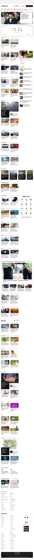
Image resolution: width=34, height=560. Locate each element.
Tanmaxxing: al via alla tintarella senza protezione (5, 95)
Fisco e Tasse (17, 130)
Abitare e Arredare (4, 493)
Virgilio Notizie (12, 516)
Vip (10, 97)
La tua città (11, 545)
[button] (31, 22)
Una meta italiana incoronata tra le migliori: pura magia (13, 216)
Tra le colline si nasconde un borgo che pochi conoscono (14, 472)
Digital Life (17, 155)
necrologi (2, 510)
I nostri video (3, 168)
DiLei (2, 51)
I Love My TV (12, 195)
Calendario (2, 524)
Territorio (2, 332)
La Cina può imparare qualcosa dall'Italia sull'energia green (4, 113)
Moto (12, 142)
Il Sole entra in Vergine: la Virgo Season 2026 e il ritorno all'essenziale (15, 453)
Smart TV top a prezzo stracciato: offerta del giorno (5, 45)
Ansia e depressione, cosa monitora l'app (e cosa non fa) (5, 366)
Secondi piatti (17, 335)
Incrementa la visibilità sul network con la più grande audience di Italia (14, 486)
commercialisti (12, 508)
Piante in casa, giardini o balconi (25, 58)
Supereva (3, 307)
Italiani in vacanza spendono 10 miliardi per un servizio (15, 387)
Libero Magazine (12, 529)
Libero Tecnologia (4, 155)
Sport (2, 248)
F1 (13, 248)
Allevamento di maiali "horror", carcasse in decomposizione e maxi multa (28, 93)
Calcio (6, 248)
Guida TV (10, 64)
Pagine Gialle (3, 491)
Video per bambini (9, 401)
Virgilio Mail (2, 516)
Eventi (10, 322)
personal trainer (12, 509)
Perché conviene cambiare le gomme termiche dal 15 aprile (5, 290)
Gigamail (2, 522)
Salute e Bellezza (12, 499)
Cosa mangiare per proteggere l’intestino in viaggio (5, 58)
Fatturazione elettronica (16, 10)
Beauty (8, 77)
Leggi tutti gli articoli (29, 261)
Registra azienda (3, 544)
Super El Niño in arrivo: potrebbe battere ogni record (14, 314)
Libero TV (11, 530)
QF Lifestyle (3, 371)
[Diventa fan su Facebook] (25, 517)
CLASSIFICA (26, 26)
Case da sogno (13, 182)
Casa (1, 192)
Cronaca (11, 235)
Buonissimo (3, 335)
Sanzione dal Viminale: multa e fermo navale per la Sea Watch (5, 243)
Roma (3, 321)
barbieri (11, 503)
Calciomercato (10, 248)
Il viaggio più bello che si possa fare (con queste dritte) (5, 216)
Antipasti (8, 335)
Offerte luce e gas (26, 10)
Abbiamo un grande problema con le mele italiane (5, 384)
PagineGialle (2, 543)
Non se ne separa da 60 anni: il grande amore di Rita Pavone (14, 150)
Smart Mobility (3, 541)
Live (18, 248)
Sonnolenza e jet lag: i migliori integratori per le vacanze (5, 356)
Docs (22, 10)
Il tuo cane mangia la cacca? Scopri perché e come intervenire (14, 422)
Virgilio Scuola (3, 536)
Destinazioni (11, 549)
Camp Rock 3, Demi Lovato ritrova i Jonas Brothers (14, 95)
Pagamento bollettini (12, 536)
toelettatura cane (3, 508)
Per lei (18, 37)
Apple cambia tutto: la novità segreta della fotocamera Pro (4, 163)
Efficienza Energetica (15, 100)
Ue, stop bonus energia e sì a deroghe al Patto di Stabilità (14, 124)
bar (10, 495)
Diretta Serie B (4, 26)
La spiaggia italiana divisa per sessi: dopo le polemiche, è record (5, 330)
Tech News (22, 19)
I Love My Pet (17, 195)
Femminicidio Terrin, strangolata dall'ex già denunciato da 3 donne (26, 105)
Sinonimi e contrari (12, 547)
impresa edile (2, 495)
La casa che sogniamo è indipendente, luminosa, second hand (14, 85)
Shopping (2, 534)
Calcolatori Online (12, 548)
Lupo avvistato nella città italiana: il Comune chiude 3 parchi (14, 330)
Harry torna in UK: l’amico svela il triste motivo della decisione (5, 314)
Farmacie (14, 322)
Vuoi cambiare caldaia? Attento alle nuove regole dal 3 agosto (5, 301)
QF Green (3, 100)
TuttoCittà (2, 549)
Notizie (15, 142)
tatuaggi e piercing (12, 504)
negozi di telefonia (3, 509)
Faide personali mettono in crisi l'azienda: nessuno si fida (14, 58)
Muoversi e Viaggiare (4, 499)
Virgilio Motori (4, 142)
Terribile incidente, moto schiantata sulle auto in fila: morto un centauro (14, 243)
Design (18, 182)
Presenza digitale (16, 478)
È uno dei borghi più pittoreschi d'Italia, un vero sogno (5, 472)
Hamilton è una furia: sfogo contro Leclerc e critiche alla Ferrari (14, 256)
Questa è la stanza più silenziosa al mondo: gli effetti (5, 190)
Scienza (11, 165)
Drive (11, 10)
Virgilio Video (12, 520)
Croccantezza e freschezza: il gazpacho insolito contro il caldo (5, 343)
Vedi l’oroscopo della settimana (26, 217)
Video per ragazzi (16, 401)
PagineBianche (3, 548)
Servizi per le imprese (5, 478)
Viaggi (2, 474)
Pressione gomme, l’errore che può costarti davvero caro (28, 290)
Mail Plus (4, 10)
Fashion (11, 77)
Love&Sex (17, 77)
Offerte (9, 37)
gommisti (2, 503)
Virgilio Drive (2, 520)
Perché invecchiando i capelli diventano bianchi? (14, 409)
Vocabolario (11, 546)
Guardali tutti (31, 168)
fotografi (11, 510)
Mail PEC (8, 10)
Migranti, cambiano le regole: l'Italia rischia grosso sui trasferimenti (27, 101)
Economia (7, 130)
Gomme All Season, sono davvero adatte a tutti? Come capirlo (21, 290)
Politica (15, 235)
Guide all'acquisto (13, 37)
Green (11, 112)
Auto (9, 142)
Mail (1, 10)
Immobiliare (12, 130)
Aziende (17, 322)
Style (14, 77)
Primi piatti (12, 335)
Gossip (11, 531)
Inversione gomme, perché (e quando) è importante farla (13, 290)
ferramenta (2, 494)
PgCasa (2, 293)
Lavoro (11, 139)
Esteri (18, 235)
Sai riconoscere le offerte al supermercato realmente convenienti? (14, 343)
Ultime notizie (7, 235)
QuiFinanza (3, 130)
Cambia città (3, 322)
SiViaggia (3, 208)
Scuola (2, 222)
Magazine (3, 64)
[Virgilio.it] (4, 6)
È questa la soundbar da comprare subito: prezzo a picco (14, 45)
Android (10, 155)
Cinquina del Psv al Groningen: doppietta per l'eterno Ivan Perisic (30, 177)
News (13, 64)
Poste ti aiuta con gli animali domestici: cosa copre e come (14, 396)
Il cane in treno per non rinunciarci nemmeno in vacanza (5, 432)
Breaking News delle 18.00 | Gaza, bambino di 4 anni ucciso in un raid (13, 177)
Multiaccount (2, 523)
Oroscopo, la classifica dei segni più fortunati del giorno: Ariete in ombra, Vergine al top (5, 450)
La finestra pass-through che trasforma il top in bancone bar (14, 190)
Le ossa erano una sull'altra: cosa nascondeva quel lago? (14, 163)
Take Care (3, 348)
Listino (18, 142)
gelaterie (11, 494)
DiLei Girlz (3, 77)
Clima (10, 100)
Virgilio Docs (2, 521)
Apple (13, 155)
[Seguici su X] (27, 517)
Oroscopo (3, 453)
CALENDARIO (30, 26)
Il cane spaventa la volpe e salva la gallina (5, 176)
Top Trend (2, 488)
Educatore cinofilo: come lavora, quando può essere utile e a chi (14, 432)
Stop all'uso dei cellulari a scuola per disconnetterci (5, 85)
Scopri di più (22, 63)
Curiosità (11, 152)
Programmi (17, 64)
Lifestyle (2, 87)
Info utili (2, 139)
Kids (2, 401)
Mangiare (11, 493)
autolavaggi (2, 504)
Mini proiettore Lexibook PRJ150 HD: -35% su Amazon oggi (5, 203)
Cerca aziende (12, 541)
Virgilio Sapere (3, 535)
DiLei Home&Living (4, 182)
